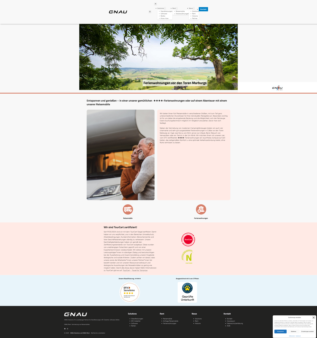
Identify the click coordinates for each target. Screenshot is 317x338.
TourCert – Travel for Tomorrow (135, 270)
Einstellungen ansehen (307, 331)
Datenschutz (292, 335)
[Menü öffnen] (149, 11)
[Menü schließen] (155, 4)
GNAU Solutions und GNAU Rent (80, 333)
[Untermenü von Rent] (177, 8)
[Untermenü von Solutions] (165, 8)
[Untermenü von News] (194, 8)
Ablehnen (293, 331)
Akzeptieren (280, 331)
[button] (314, 317)
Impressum (298, 335)
